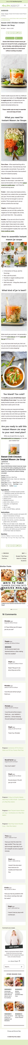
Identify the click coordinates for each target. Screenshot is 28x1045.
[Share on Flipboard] (18, 33)
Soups (24, 18)
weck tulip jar (11, 336)
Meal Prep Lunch (17, 18)
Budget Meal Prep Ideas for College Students (21, 557)
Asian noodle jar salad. (8, 231)
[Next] (26, 588)
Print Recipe (19, 38)
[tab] (12, 609)
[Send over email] (20, 33)
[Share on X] (15, 33)
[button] (2, 10)
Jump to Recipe (10, 38)
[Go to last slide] (2, 588)
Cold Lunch (9, 18)
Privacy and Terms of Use (14, 1031)
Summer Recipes (6, 20)
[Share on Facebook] (10, 33)
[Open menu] (25, 5)
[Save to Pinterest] (7, 33)
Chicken (3, 18)
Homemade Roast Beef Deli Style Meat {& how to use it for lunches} (8, 994)
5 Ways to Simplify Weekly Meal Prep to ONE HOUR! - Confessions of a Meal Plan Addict (13, 799)
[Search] (21, 966)
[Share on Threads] (12, 33)
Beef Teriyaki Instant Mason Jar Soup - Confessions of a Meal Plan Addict (13, 813)
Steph (4, 28)
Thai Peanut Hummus (5, 556)
